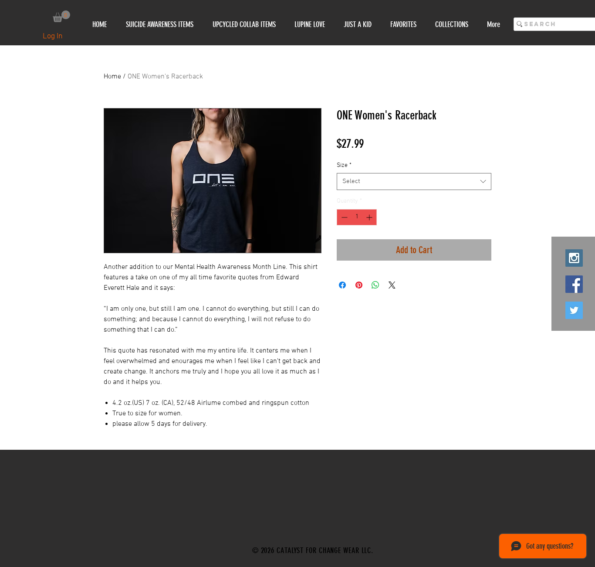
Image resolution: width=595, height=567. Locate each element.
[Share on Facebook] (342, 285)
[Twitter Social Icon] (574, 310)
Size (344, 165)
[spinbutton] (357, 217)
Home (112, 76)
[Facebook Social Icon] (574, 284)
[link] (61, 16)
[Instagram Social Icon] (574, 258)
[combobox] (414, 181)
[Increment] (370, 217)
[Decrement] (343, 217)
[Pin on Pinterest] (359, 285)
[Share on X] (392, 285)
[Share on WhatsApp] (375, 285)
